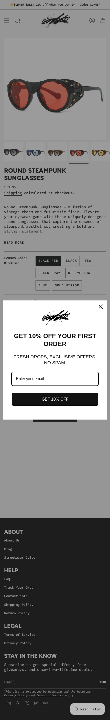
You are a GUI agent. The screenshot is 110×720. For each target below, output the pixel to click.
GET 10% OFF (55, 399)
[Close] (101, 306)
